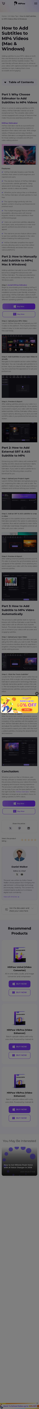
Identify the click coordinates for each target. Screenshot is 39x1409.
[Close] (37, 693)
